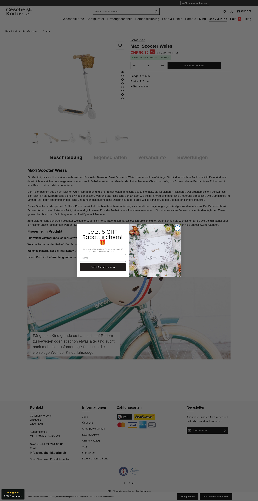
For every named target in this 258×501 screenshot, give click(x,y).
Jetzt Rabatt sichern (103, 267)
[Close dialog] (177, 228)
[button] (12, 494)
